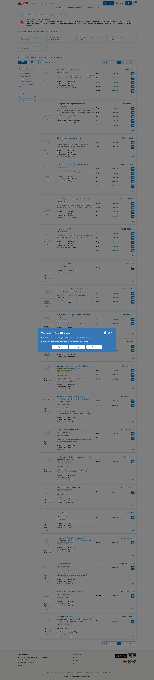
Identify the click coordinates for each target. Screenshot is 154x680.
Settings (77, 347)
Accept (94, 347)
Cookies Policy (54, 341)
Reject (60, 347)
